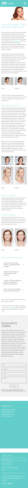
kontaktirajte (11, 307)
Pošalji (14, 386)
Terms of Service (18, 390)
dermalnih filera (16, 41)
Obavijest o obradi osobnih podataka (10, 467)
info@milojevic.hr (9, 416)
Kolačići (3, 469)
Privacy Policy (8, 390)
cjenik (4, 307)
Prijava (7, 463)
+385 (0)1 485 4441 (10, 414)
